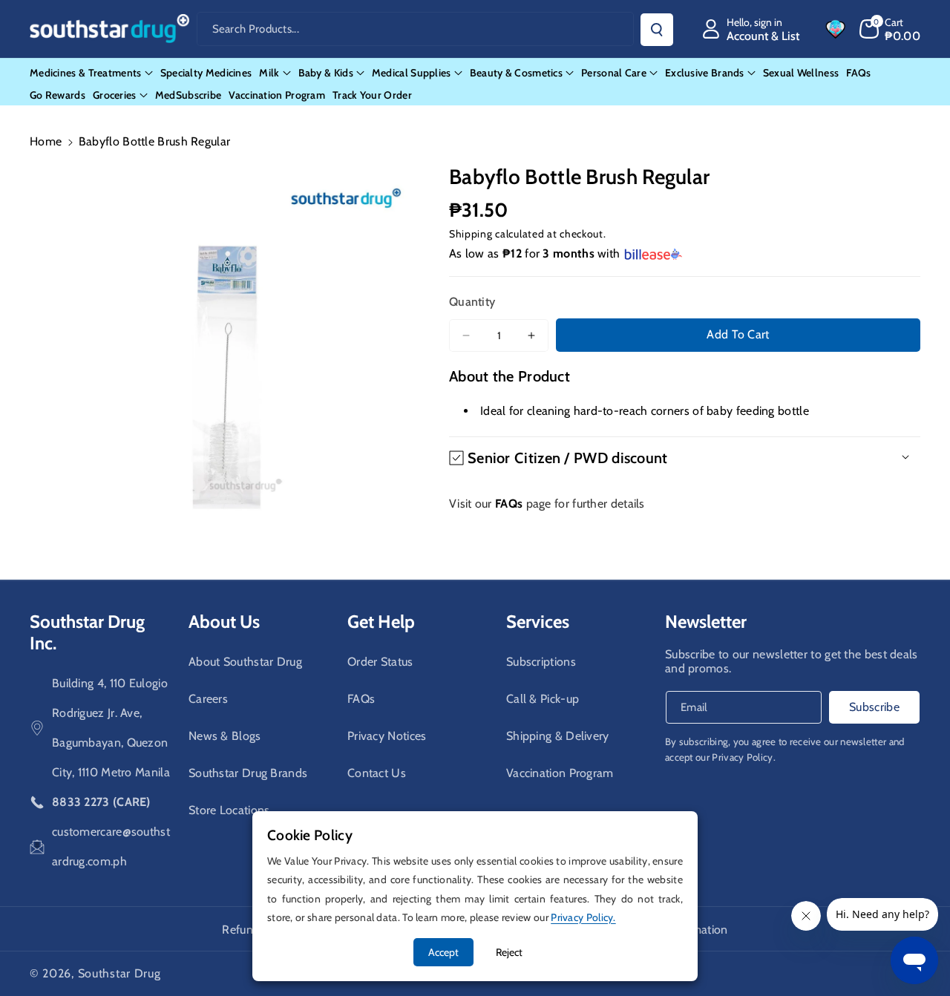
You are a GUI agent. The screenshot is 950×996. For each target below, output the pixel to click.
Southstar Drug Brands (248, 773)
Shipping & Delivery (557, 736)
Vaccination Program (560, 773)
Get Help (381, 621)
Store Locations (229, 810)
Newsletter (706, 621)
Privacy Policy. (744, 757)
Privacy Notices (387, 736)
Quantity (472, 302)
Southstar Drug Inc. (87, 632)
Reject (509, 952)
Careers (208, 699)
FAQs (361, 699)
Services (537, 621)
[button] (890, 29)
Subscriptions (541, 662)
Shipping (471, 233)
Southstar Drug (119, 973)
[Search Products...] (657, 29)
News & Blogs (225, 736)
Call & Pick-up (542, 699)
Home (46, 141)
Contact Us (376, 773)
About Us (224, 621)
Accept (443, 952)
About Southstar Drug (245, 662)
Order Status (380, 662)
